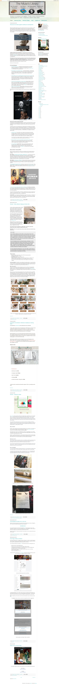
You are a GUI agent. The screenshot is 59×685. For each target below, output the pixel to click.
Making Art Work (14, 220)
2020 (39, 107)
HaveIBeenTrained (13, 132)
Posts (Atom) (14, 678)
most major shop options (31, 429)
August (40, 106)
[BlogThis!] (24, 199)
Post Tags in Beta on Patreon (16, 538)
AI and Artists (13, 200)
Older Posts (34, 677)
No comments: (20, 199)
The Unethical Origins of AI (14, 66)
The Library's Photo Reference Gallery (43, 35)
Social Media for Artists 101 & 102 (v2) (18, 521)
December (41, 103)
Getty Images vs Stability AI (18, 160)
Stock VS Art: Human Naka (15, 645)
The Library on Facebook (42, 34)
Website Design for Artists (42, 99)
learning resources (41, 84)
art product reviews (41, 72)
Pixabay (24, 51)
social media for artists (41, 93)
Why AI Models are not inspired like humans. (17, 70)
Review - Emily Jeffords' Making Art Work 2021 (20, 204)
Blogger (36, 683)
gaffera (31, 683)
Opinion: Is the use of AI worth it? (15, 86)
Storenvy (40, 95)
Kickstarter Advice (41, 83)
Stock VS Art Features (14, 675)
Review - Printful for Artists (15, 394)
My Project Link (14, 368)
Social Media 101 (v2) (23, 525)
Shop (32, 20)
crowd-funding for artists (41, 78)
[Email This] (23, 199)
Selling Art (40, 92)
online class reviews (41, 85)
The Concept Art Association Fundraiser (15, 164)
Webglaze (22, 146)
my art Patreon (22, 552)
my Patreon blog (17, 325)
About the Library (17, 20)
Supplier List (37, 20)
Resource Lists (16, 200)
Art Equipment (40, 68)
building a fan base (41, 76)
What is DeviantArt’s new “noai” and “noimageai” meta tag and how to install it (21, 139)
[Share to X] (25, 199)
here (28, 264)
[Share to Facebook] (26, 199)
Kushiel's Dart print (18, 468)
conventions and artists (41, 77)
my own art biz (33, 268)
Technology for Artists (20, 200)
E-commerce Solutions (41, 79)
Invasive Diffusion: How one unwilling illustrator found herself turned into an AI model (22, 75)
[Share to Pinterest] (26, 318)
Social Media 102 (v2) (23, 526)
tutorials (40, 98)
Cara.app (25, 84)
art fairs (40, 69)
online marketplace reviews (42, 86)
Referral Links (44, 20)
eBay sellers (40, 80)
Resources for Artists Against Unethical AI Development (21, 24)
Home (11, 20)
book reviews (40, 75)
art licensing (40, 71)
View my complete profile (41, 30)
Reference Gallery (26, 20)
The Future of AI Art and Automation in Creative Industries (18, 81)
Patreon (40, 87)
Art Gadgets (40, 70)
